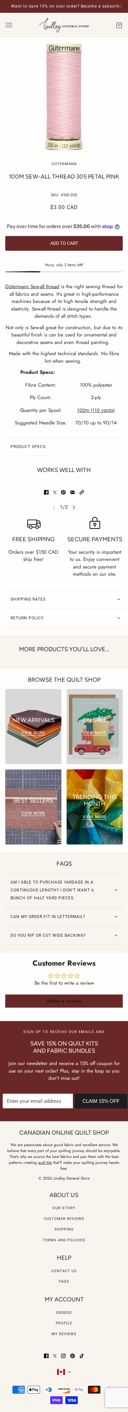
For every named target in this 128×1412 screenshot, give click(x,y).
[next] (74, 507)
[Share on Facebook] (46, 492)
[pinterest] (72, 1355)
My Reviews (64, 1334)
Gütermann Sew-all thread (32, 286)
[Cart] (119, 25)
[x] (55, 1356)
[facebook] (46, 1355)
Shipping (64, 1229)
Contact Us (64, 1271)
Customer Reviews (64, 1219)
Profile (64, 1323)
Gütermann (64, 164)
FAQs (64, 1281)
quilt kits (45, 1163)
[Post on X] (55, 492)
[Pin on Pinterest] (63, 492)
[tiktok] (81, 1355)
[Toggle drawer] (8, 25)
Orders (64, 1313)
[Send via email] (72, 492)
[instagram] (63, 1355)
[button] (81, 492)
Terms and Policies (64, 1240)
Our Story (64, 1208)
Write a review (64, 1001)
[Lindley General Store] (64, 25)
